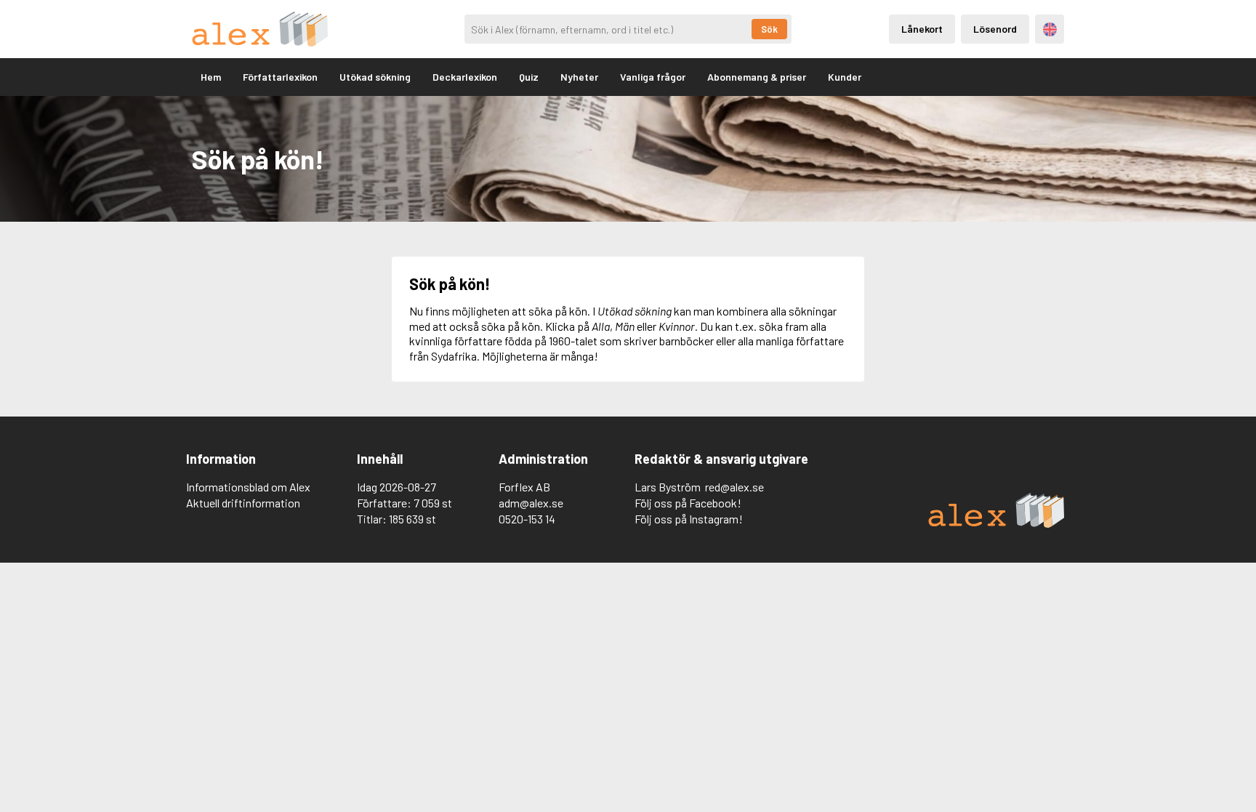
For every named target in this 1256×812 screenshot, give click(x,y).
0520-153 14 (527, 519)
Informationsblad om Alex (248, 487)
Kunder (844, 77)
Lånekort (922, 29)
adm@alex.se (531, 503)
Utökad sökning (375, 77)
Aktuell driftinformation (243, 503)
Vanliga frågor (652, 77)
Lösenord (995, 29)
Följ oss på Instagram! (689, 519)
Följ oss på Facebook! (688, 503)
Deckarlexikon (464, 77)
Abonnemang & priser (756, 77)
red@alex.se (734, 487)
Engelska (1050, 29)
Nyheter (579, 77)
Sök (769, 29)
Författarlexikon (280, 77)
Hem (211, 77)
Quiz (529, 77)
